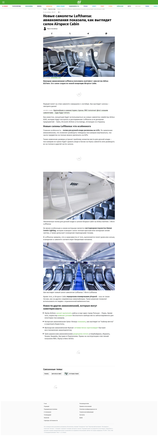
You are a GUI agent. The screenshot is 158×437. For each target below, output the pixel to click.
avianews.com (56, 78)
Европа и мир (52, 9)
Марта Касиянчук (52, 29)
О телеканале (47, 412)
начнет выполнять (64, 313)
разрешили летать (81, 334)
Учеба (110, 6)
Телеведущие (47, 415)
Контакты (82, 415)
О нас (45, 403)
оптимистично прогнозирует (86, 328)
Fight (102, 6)
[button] (51, 33)
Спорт (94, 6)
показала (82, 322)
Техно (147, 6)
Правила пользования (85, 406)
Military (138, 6)
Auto (129, 6)
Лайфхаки (120, 6)
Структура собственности (51, 420)
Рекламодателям (84, 403)
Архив (81, 417)
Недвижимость (74, 6)
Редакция (46, 406)
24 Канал (5, 6)
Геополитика (16, 6)
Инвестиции (61, 6)
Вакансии (46, 417)
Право (86, 6)
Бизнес (39, 6)
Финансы (49, 6)
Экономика (29, 6)
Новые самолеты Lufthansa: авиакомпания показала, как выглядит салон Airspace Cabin (81, 9)
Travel (45, 9)
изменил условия (65, 315)
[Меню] (3, 2)
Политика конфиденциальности (88, 409)
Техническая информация (86, 412)
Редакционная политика (50, 409)
